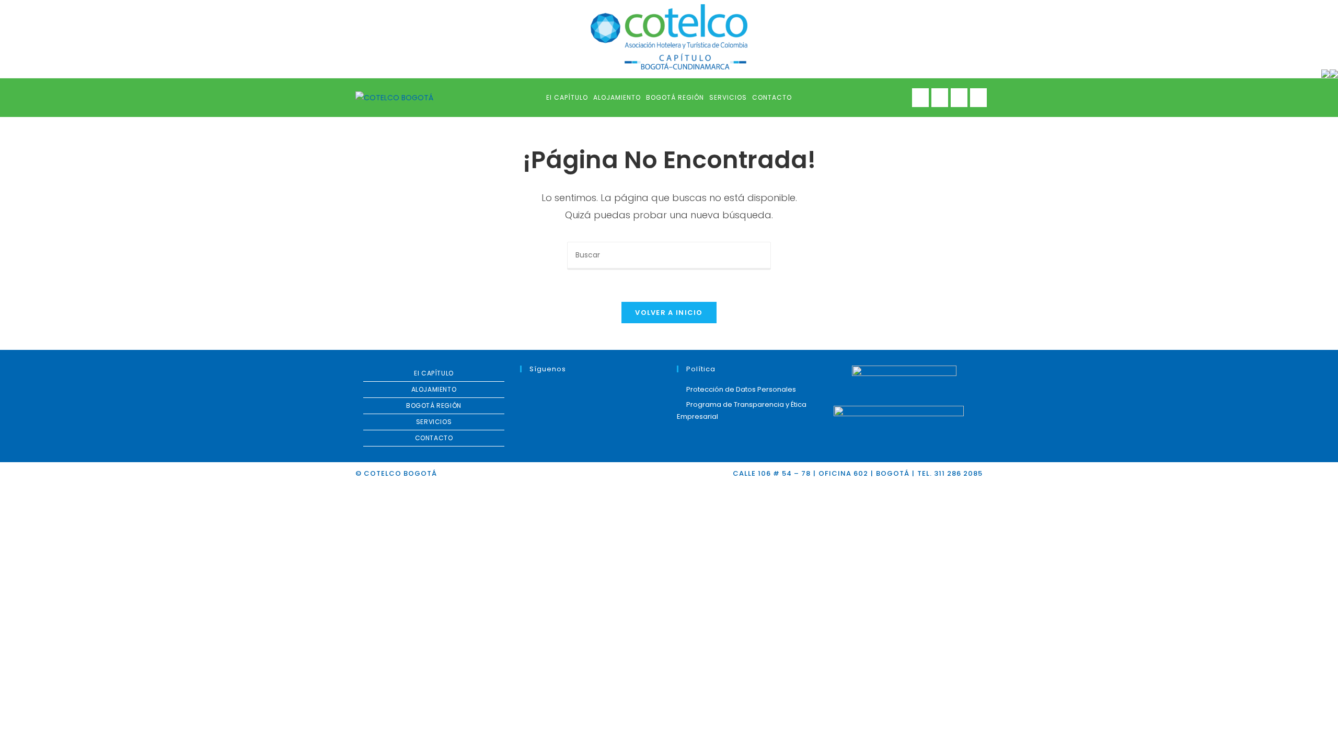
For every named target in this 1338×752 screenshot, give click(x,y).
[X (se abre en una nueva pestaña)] (920, 97)
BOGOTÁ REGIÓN (434, 405)
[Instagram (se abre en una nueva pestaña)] (959, 97)
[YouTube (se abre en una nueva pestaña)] (978, 97)
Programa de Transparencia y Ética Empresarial (741, 410)
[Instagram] (551, 390)
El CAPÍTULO (434, 373)
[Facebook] (539, 390)
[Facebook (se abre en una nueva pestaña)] (939, 97)
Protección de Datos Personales (741, 389)
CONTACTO (434, 437)
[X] (526, 390)
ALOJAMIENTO (434, 389)
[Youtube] (564, 390)
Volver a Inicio (669, 313)
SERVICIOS (434, 421)
